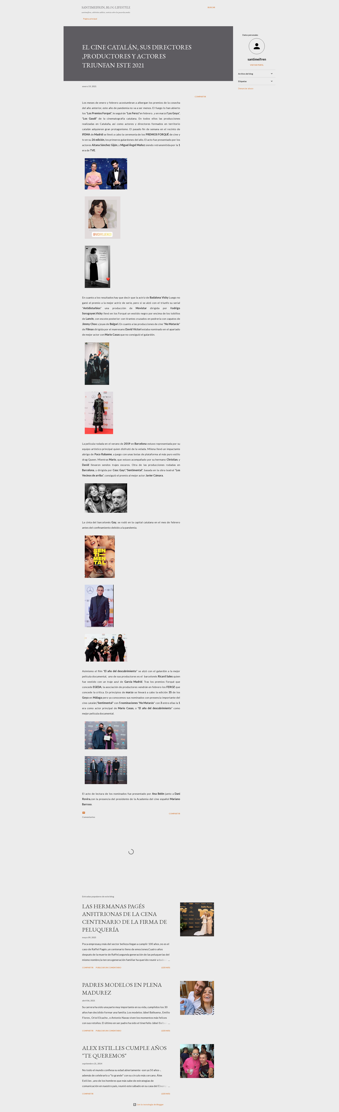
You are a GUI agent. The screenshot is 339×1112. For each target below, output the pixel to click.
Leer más (165, 967)
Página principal (90, 19)
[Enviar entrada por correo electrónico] (83, 813)
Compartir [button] (200, 96)
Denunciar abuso (245, 88)
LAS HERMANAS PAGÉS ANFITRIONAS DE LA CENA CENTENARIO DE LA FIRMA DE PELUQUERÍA (124, 917)
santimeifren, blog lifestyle (106, 7)
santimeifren (257, 59)
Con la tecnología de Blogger (150, 1104)
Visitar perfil (257, 65)
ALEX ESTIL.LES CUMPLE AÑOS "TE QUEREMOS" (124, 1051)
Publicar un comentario (108, 967)
